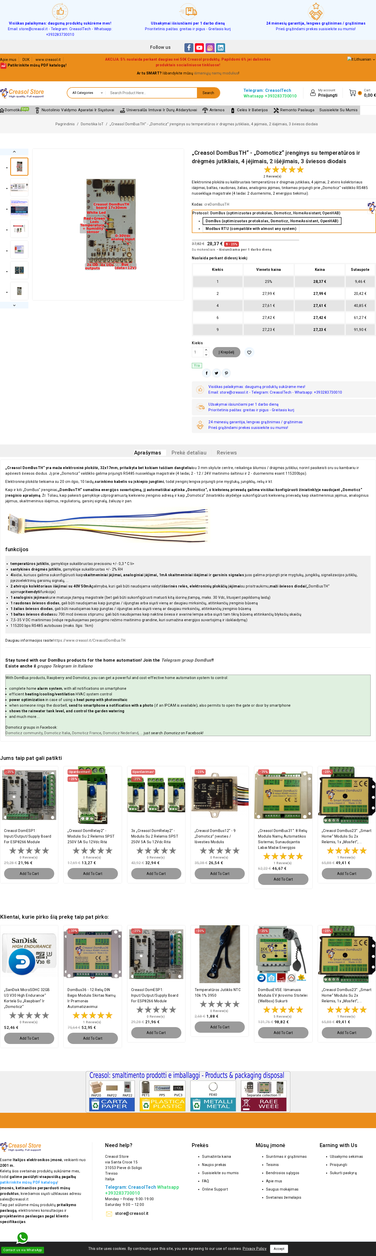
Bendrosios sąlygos (283, 1173)
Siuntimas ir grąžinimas (286, 1156)
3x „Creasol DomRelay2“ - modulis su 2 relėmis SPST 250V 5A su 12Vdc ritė (155, 836)
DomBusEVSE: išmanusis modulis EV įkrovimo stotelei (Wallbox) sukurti (282, 995)
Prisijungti (338, 1165)
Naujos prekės (214, 1165)
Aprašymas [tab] (147, 453)
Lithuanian (364, 59)
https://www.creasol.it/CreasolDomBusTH (89, 640)
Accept (279, 1249)
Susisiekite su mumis (220, 1173)
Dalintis (206, 373)
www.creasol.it (48, 60)
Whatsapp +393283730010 (270, 96)
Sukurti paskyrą (343, 1173)
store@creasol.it (132, 1213)
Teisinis (272, 1165)
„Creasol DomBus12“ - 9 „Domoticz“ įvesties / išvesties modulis (215, 836)
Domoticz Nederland (120, 733)
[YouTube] (199, 47)
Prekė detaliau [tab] (189, 453)
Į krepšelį (226, 352)
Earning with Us (339, 1145)
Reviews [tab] (227, 453)
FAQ (205, 1181)
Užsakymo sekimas (346, 1156)
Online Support (215, 1189)
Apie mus (8, 60)
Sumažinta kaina (216, 1156)
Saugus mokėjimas (282, 1189)
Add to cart (29, 874)
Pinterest (226, 373)
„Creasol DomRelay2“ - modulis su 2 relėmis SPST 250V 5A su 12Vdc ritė (91, 836)
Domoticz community (24, 733)
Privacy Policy (255, 1249)
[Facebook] (188, 47)
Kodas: (197, 204)
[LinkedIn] (220, 47)
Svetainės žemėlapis (284, 1197)
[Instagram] (210, 47)
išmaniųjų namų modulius (216, 73)
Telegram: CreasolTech (267, 90)
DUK (26, 60)
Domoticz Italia (57, 733)
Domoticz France (87, 733)
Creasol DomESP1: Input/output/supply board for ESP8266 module (27, 836)
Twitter (216, 373)
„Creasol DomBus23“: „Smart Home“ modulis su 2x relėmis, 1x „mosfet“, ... (347, 836)
